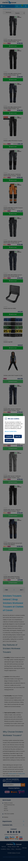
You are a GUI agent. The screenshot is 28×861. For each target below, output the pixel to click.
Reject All (18, 436)
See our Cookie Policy (11, 431)
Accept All (8, 436)
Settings (10, 440)
